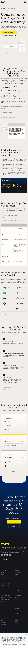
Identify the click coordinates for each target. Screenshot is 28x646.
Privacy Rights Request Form (15, 641)
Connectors (3, 593)
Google (16, 620)
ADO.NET (3, 572)
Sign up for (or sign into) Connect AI (10, 343)
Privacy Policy (18, 639)
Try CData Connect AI (8, 32)
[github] (7, 555)
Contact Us (17, 608)
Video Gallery (4, 629)
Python (2, 574)
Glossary (3, 626)
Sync (16, 568)
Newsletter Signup (5, 624)
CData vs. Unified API (5, 603)
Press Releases (18, 595)
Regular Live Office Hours (9, 387)
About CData (17, 593)
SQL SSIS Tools (18, 572)
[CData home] (6, 2)
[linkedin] (2, 555)
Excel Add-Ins (4, 581)
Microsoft (17, 622)
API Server (3, 576)
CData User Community (9, 385)
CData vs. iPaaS (4, 601)
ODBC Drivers (4, 568)
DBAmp (16, 574)
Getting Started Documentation (10, 382)
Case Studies (3, 618)
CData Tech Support (8, 389)
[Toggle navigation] (25, 2)
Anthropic (17, 616)
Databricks (17, 618)
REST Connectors (4, 578)
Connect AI (17, 570)
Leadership (17, 601)
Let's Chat (5, 559)
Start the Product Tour (8, 35)
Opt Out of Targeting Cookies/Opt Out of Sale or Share (14, 644)
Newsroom (17, 597)
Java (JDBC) (3, 570)
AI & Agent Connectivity (6, 597)
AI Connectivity (5, 8)
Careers (16, 606)
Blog (2, 620)
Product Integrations (5, 595)
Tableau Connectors (5, 585)
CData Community (5, 616)
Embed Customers (5, 599)
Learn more (12, 526)
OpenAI (16, 626)
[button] (14, 90)
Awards (16, 599)
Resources (3, 622)
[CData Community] (10, 555)
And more (13, 471)
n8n (15, 624)
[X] (5, 555)
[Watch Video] (14, 185)
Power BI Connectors (5, 583)
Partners (16, 603)
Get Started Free (13, 521)
